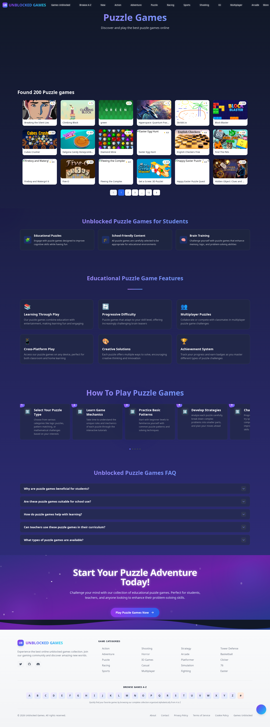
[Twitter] (21, 664)
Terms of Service (201, 715)
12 (149, 192)
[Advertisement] (135, 66)
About (153, 715)
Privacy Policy (181, 715)
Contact (165, 715)
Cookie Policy (222, 715)
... (142, 192)
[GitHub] (29, 664)
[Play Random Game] (261, 709)
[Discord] (38, 664)
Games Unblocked (243, 715)
